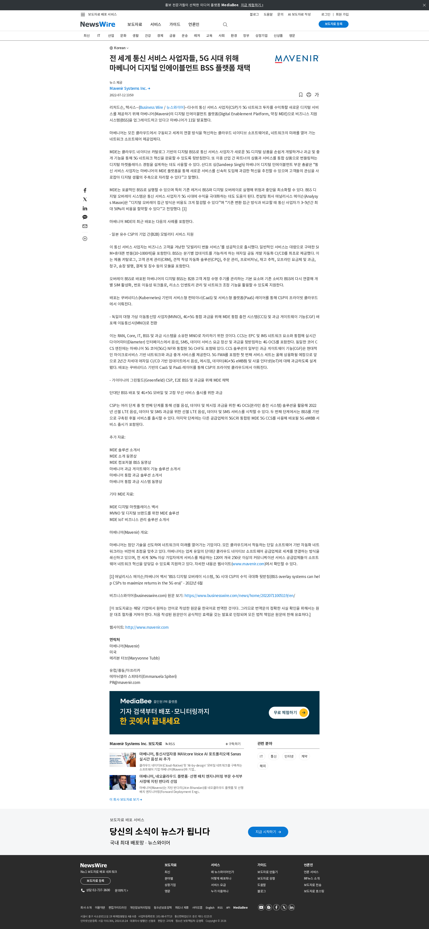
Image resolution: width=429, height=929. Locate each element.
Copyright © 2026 (216, 921)
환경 (234, 36)
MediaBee (240, 908)
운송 (185, 36)
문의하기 (121, 891)
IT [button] (261, 756)
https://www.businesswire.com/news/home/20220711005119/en (239, 595)
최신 (87, 36)
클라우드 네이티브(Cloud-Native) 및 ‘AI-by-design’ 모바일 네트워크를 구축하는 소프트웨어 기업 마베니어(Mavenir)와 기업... (190, 767)
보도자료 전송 (313, 885)
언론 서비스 (311, 872)
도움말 (268, 14)
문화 (123, 36)
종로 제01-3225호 (202, 916)
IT (98, 36)
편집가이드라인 (118, 908)
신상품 (278, 36)
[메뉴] (83, 14)
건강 (148, 36)
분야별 (169, 878)
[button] (300, 95)
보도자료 (134, 24)
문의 (280, 14)
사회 (222, 36)
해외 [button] (263, 766)
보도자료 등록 (334, 24)
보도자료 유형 (266, 878)
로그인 (325, 14)
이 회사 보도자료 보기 (125, 799)
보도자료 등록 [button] (95, 881)
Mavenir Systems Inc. (129, 88)
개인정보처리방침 (140, 908)
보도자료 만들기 (267, 872)
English (210, 908)
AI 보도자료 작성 (299, 14)
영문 (292, 36)
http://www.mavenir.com (146, 627)
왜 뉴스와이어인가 (222, 872)
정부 (246, 36)
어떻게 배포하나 (221, 878)
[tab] (186, 865)
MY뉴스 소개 (312, 878)
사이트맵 (197, 908)
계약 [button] (304, 756)
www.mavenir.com (248, 563)
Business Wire (151, 107)
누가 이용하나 (220, 891)
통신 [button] (274, 756)
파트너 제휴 (182, 908)
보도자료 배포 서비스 (102, 14)
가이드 (175, 24)
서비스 (155, 24)
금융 (172, 36)
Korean (120, 48)
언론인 (194, 24)
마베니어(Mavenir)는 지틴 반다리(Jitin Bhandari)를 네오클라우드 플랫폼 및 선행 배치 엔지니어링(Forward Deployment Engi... (191, 790)
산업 (111, 36)
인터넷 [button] (289, 756)
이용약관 (100, 908)
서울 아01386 (106, 921)
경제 (160, 36)
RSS (171, 744)
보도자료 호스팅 (314, 891)
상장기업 (261, 36)
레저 (197, 36)
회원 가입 (342, 14)
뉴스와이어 (175, 107)
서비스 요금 (218, 885)
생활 (135, 36)
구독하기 (235, 744)
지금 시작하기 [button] (266, 832)
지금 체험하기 (252, 5)
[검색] (225, 25)
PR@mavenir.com (124, 682)
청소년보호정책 (163, 908)
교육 (209, 36)
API (228, 908)
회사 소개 (86, 908)
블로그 (254, 14)
